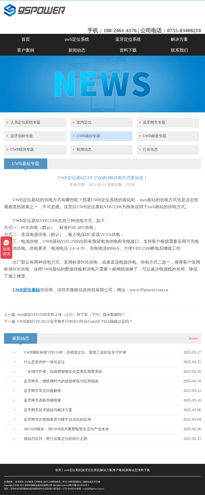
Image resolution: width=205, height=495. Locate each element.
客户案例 (25, 50)
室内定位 (84, 122)
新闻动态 (76, 50)
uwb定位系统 (77, 39)
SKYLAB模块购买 (52, 482)
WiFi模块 (29, 482)
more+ (194, 338)
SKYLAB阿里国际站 (71, 482)
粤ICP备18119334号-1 (79, 485)
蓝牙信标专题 (21, 136)
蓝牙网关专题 (154, 122)
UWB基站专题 (88, 136)
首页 (25, 39)
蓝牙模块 (19, 482)
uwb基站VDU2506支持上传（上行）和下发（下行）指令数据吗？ (71, 315)
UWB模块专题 (22, 150)
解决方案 (179, 39)
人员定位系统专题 (25, 122)
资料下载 (128, 50)
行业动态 (150, 150)
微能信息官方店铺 (91, 482)
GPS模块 (38, 482)
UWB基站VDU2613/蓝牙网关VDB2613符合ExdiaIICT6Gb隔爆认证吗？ (75, 322)
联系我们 (179, 50)
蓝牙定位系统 (128, 39)
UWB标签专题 (154, 136)
